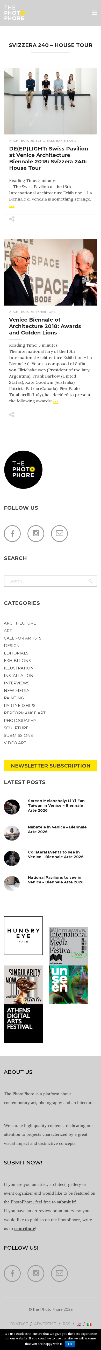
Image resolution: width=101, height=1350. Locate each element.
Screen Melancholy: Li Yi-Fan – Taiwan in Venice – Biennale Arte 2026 (58, 805)
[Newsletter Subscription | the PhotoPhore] (50, 765)
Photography (20, 720)
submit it (66, 1201)
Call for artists (22, 638)
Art (8, 630)
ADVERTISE (45, 1324)
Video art (15, 742)
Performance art (25, 712)
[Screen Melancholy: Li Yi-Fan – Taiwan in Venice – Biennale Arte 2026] (16, 807)
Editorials (45, 140)
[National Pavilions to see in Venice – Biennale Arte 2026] (16, 883)
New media (16, 690)
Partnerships (19, 705)
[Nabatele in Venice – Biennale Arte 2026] (16, 833)
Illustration (19, 668)
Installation (18, 675)
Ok (70, 1344)
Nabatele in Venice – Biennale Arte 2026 (57, 829)
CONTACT (19, 1324)
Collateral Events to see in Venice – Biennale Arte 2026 (56, 854)
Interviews (17, 683)
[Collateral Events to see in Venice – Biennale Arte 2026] (16, 858)
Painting (14, 698)
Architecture (21, 140)
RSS (66, 1324)
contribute (24, 1228)
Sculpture (16, 727)
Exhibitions (66, 140)
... (12, 203)
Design (12, 645)
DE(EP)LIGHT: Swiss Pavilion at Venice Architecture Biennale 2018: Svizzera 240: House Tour (48, 158)
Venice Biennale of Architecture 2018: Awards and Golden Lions (45, 326)
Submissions (18, 735)
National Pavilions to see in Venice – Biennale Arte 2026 (56, 879)
